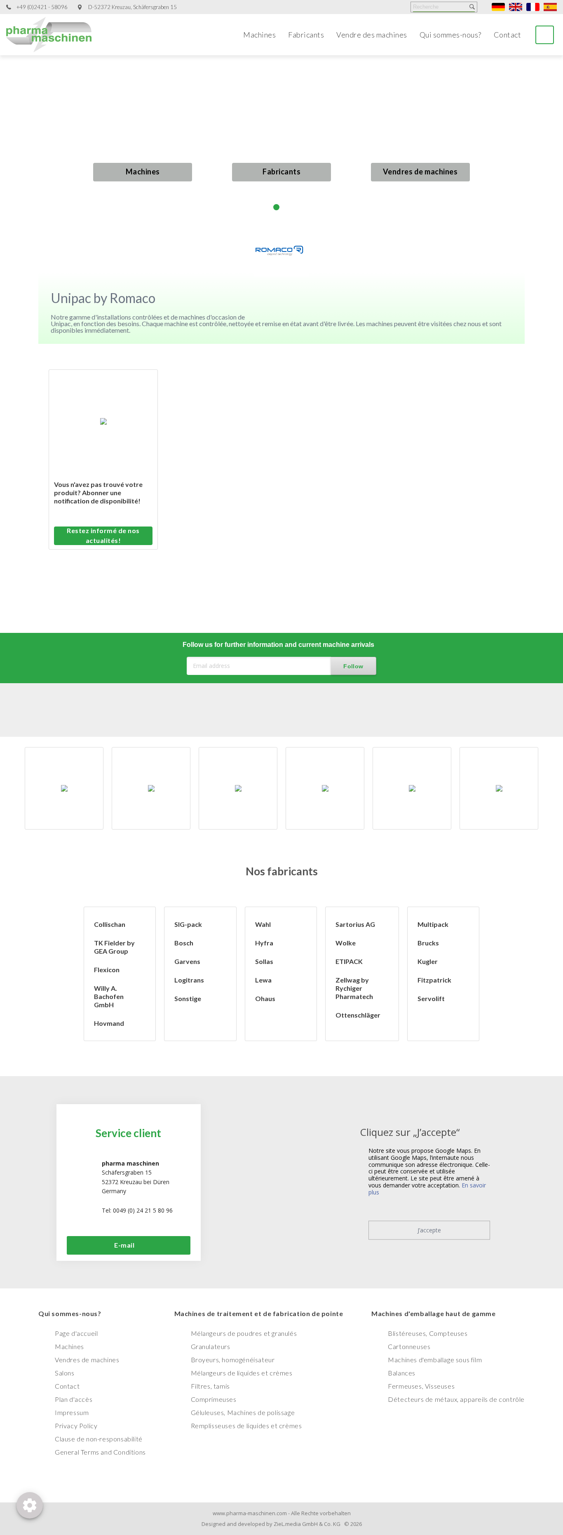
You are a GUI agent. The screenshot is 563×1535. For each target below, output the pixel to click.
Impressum (72, 1412)
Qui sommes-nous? (450, 34)
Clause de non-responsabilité (99, 1439)
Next (547, 139)
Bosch (183, 943)
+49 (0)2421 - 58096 (42, 7)
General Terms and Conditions (100, 1452)
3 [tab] (287, 207)
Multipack (433, 924)
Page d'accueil (76, 1333)
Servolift (431, 998)
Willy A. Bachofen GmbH (109, 996)
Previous (15, 146)
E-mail (124, 1245)
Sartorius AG (355, 924)
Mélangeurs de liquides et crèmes (242, 1373)
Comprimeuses (214, 1399)
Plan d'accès (73, 1399)
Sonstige (187, 998)
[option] (70, 788)
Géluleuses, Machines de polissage (243, 1412)
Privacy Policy (76, 1425)
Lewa (263, 980)
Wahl (263, 924)
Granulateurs (210, 1346)
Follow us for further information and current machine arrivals (278, 644)
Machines (259, 34)
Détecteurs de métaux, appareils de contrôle (456, 1399)
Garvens (187, 961)
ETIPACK (349, 961)
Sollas (264, 961)
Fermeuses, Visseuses (421, 1386)
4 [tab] (297, 207)
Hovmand (109, 1023)
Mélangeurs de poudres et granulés (244, 1333)
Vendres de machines (420, 171)
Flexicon (107, 969)
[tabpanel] (281, 139)
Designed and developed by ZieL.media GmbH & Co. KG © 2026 (282, 1524)
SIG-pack (188, 924)
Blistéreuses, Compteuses (427, 1333)
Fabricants (306, 34)
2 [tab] (276, 207)
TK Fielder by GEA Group (114, 947)
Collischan (109, 924)
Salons (65, 1373)
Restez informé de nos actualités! (103, 535)
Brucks (428, 943)
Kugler (428, 961)
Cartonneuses (409, 1346)
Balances (401, 1373)
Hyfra (264, 943)
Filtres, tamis (210, 1386)
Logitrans (189, 980)
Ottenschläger (357, 1015)
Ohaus (265, 998)
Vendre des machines (371, 34)
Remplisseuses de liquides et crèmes (246, 1425)
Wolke (345, 943)
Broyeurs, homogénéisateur (233, 1359)
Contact (507, 34)
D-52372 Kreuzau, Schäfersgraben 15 (132, 7)
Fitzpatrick (434, 980)
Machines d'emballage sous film (435, 1359)
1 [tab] (266, 207)
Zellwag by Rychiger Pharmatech (354, 988)
